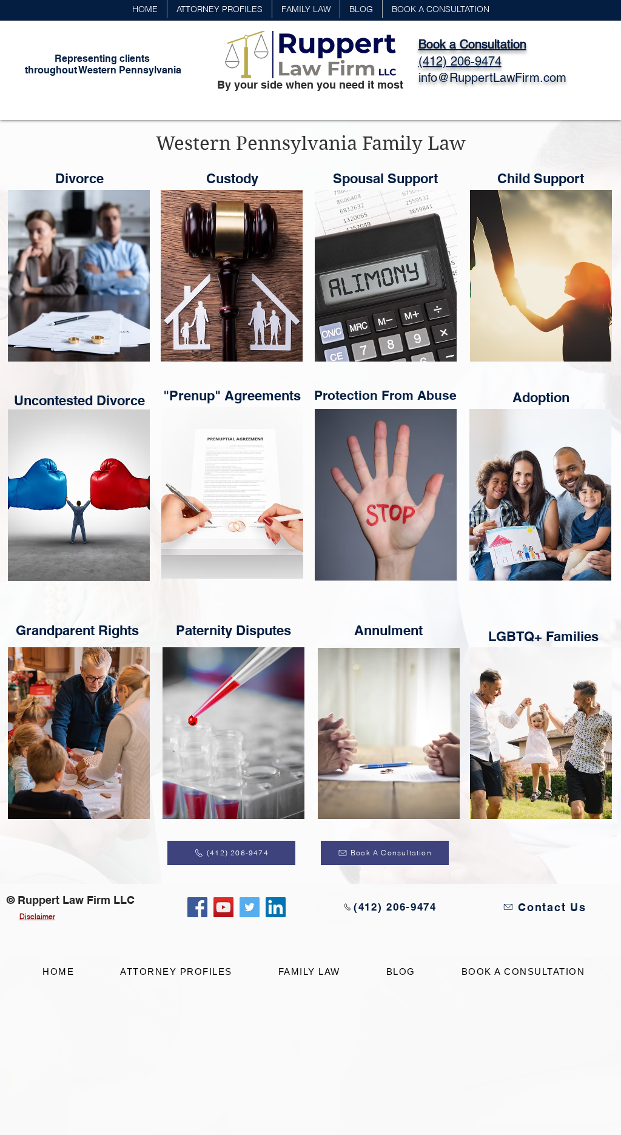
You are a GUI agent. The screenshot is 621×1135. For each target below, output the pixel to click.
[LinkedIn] (276, 907)
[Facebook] (197, 907)
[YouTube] (223, 907)
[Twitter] (250, 907)
